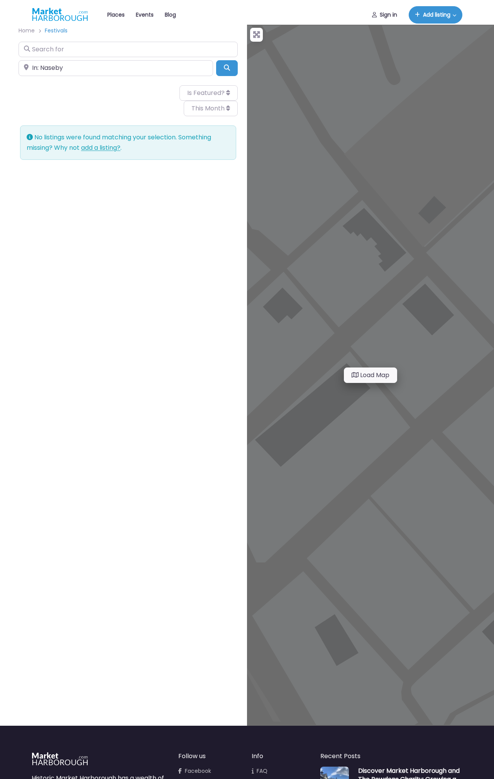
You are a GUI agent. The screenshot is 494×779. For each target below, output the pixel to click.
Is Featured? (206, 92)
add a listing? (100, 147)
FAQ (262, 771)
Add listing (436, 15)
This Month (208, 108)
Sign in (388, 15)
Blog (170, 15)
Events (145, 15)
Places (116, 15)
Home (27, 30)
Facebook (198, 771)
